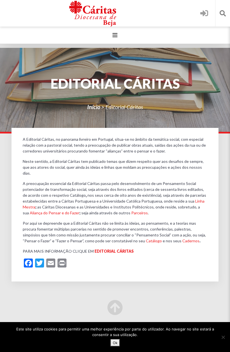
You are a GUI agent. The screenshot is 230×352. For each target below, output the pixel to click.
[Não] (223, 337)
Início (93, 107)
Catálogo (154, 240)
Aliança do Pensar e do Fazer (54, 212)
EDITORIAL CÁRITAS (114, 251)
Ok (115, 343)
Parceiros (139, 212)
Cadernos (190, 240)
